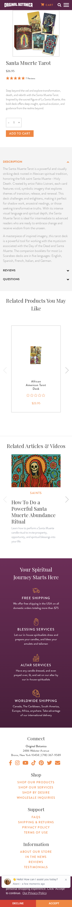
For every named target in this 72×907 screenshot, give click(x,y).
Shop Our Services (35, 787)
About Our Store (36, 852)
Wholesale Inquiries (36, 798)
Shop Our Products (35, 782)
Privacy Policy (36, 827)
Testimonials (36, 867)
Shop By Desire (36, 792)
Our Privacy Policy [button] (35, 893)
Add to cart (19, 133)
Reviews (36, 862)
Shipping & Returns (36, 822)
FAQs (36, 817)
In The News (36, 857)
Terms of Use (36, 832)
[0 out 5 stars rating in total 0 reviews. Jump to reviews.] (36, 395)
